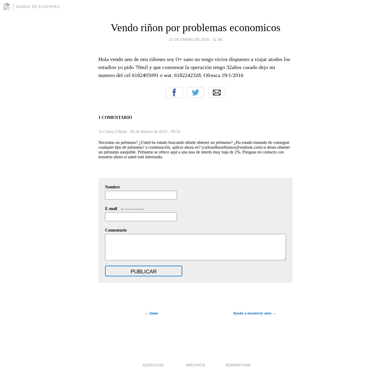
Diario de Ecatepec (38, 7)
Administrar (238, 365)
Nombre (112, 187)
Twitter (195, 92)
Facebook (174, 92)
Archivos (195, 365)
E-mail (125, 208)
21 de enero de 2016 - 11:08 (195, 39)
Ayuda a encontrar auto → (254, 313)
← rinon (151, 313)
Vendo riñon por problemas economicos (196, 28)
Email (216, 92)
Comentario (116, 230)
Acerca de (153, 365)
